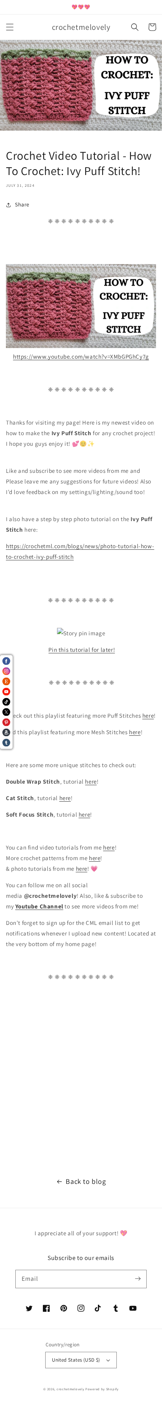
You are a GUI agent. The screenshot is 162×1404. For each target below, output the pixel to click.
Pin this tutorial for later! (81, 649)
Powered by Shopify (102, 1389)
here (148, 715)
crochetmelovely (71, 1389)
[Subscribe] (137, 1278)
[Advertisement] (81, 1075)
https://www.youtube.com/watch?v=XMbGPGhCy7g (81, 356)
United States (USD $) (76, 1360)
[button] (9, 27)
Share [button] (22, 204)
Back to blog (86, 1181)
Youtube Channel (39, 906)
